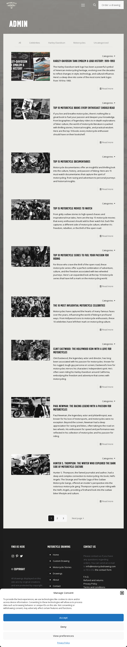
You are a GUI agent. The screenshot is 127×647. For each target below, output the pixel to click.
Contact (57, 586)
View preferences (63, 635)
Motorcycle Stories (62, 567)
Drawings (57, 573)
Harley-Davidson (56, 42)
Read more (107, 88)
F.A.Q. (86, 576)
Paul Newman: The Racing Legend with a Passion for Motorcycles (82, 407)
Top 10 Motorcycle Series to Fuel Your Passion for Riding (81, 257)
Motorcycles (79, 42)
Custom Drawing (61, 560)
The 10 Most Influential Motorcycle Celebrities (79, 305)
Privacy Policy (63, 642)
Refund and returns (93, 580)
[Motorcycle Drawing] (11, 5)
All (20, 42)
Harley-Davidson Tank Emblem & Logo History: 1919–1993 (84, 61)
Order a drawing (111, 5)
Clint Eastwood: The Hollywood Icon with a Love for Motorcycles (82, 350)
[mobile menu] (83, 5)
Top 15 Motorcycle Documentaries (71, 161)
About (56, 579)
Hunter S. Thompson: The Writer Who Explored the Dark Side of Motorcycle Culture (84, 465)
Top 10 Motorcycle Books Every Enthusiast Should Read (84, 108)
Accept (63, 617)
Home (56, 554)
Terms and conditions (94, 587)
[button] (122, 593)
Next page (77, 518)
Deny (63, 626)
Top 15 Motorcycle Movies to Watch (72, 208)
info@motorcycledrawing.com (101, 566)
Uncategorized (101, 42)
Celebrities (34, 42)
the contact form (103, 569)
